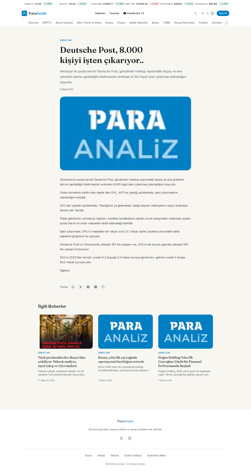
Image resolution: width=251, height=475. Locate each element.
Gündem (217, 22)
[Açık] (202, 13)
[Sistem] (212, 13)
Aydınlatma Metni (156, 455)
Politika (203, 22)
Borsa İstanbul (64, 22)
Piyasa (121, 22)
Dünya (109, 22)
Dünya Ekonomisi (184, 22)
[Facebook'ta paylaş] (88, 287)
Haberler (100, 13)
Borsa (155, 22)
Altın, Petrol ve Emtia (89, 22)
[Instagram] (130, 438)
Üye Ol (223, 13)
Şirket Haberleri (138, 22)
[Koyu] (207, 13)
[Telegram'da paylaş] (96, 287)
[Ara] (195, 13)
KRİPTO (47, 22)
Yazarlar (114, 13)
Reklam (115, 455)
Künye (88, 455)
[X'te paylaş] (81, 287)
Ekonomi (34, 22)
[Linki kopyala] (103, 287)
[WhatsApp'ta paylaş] (73, 287)
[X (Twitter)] (121, 438)
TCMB (166, 22)
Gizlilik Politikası (133, 455)
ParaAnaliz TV (135, 13)
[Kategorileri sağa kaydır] (226, 23)
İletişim (101, 455)
